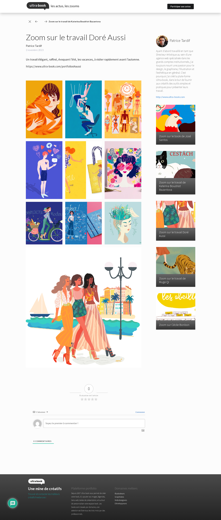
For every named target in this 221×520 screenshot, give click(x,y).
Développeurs (121, 503)
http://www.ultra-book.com (170, 96)
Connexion (140, 412)
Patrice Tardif (34, 45)
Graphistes (119, 496)
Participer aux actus (180, 6)
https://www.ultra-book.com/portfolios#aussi (53, 66)
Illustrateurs (119, 493)
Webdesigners (121, 500)
